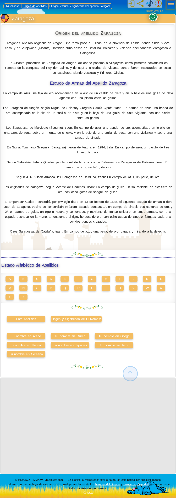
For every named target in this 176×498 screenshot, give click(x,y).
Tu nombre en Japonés (70, 345)
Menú (170, 5)
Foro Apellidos (26, 319)
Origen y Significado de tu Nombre (76, 319)
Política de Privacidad (135, 484)
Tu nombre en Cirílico (70, 336)
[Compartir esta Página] (140, 4)
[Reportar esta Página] (158, 4)
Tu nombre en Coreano (26, 354)
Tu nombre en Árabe (26, 336)
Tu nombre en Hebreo (26, 345)
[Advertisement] (88, 402)
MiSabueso (12, 6)
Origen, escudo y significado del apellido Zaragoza (80, 6)
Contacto (88, 492)
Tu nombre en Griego (113, 336)
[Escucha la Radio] (149, 4)
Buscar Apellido (154, 10)
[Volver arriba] (130, 373)
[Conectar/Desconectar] (131, 4)
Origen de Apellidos (35, 6)
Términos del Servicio (107, 484)
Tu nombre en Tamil (114, 345)
